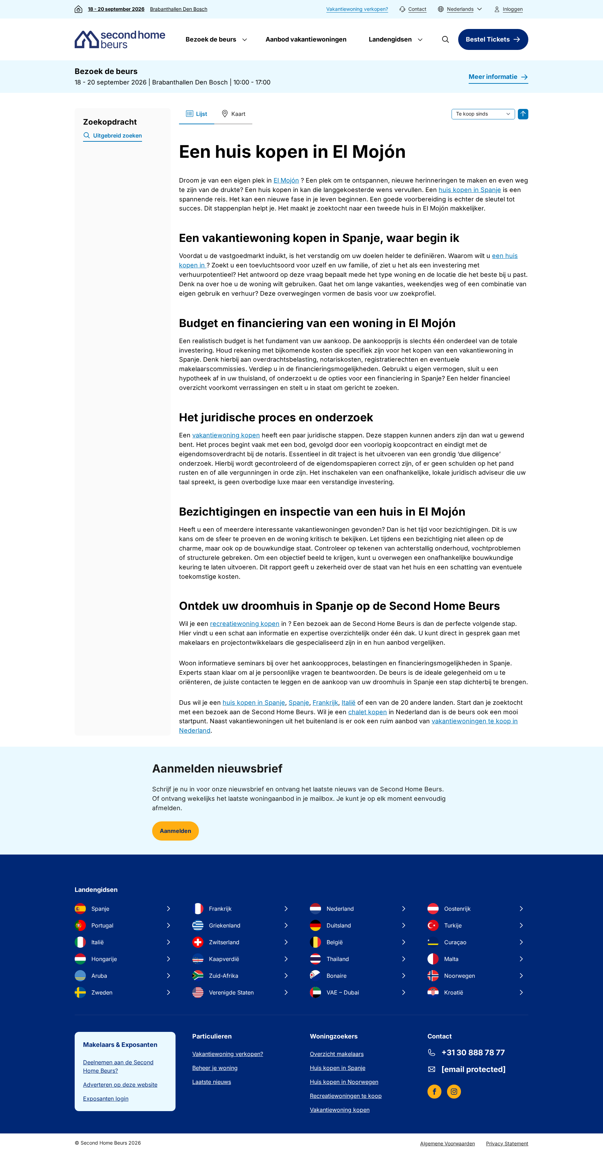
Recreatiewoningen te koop (346, 1095)
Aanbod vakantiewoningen (306, 39)
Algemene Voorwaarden (447, 1143)
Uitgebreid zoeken (117, 135)
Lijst (201, 113)
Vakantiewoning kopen (340, 1109)
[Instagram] (454, 1092)
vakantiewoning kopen (226, 435)
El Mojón (286, 180)
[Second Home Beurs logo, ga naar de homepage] (122, 39)
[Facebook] (434, 1092)
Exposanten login (105, 1098)
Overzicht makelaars (337, 1053)
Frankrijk (325, 702)
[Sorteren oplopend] (523, 114)
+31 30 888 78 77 (473, 1052)
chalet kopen (367, 712)
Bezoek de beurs (210, 39)
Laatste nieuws (211, 1081)
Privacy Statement (507, 1143)
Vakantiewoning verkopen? (357, 9)
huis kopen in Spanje (470, 189)
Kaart (238, 113)
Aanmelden (175, 830)
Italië (349, 702)
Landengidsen (389, 39)
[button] (460, 9)
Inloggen (513, 9)
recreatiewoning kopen (245, 623)
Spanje (299, 702)
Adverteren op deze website (120, 1084)
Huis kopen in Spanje (337, 1067)
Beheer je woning (215, 1067)
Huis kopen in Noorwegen (344, 1081)
